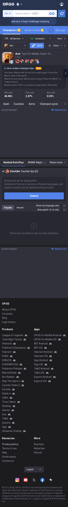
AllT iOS (38, 347)
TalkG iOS (39, 372)
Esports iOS (40, 381)
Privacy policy (10, 444)
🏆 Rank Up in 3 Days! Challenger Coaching (26, 21)
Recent (20, 207)
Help (4, 452)
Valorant (7, 351)
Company (7, 313)
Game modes (34, 30)
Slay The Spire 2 (11, 381)
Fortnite (6, 389)
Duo (4, 414)
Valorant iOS (41, 356)
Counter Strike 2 (11, 385)
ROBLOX (7, 360)
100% (39, 45)
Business (39, 444)
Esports (6, 422)
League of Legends (12, 335)
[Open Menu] (61, 4)
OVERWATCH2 (10, 364)
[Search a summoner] (51, 13)
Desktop (6, 406)
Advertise (39, 448)
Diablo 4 (6, 393)
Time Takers (9, 401)
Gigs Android (41, 360)
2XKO (5, 397)
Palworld (7, 343)
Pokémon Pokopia (12, 368)
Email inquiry (9, 456)
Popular (8, 207)
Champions (11, 30)
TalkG (5, 418)
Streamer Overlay (12, 431)
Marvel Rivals (9, 372)
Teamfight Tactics (12, 339)
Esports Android (43, 376)
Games (6, 410)
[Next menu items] (51, 30)
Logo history (9, 322)
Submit (34, 196)
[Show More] (19, 4)
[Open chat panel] (65, 73)
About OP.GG (9, 309)
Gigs (4, 426)
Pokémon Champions (14, 347)
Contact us (8, 460)
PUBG (5, 356)
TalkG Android (41, 368)
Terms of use (9, 448)
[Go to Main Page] (8, 4)
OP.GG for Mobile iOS (45, 339)
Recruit (38, 452)
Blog (4, 317)
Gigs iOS (38, 364)
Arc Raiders (8, 376)
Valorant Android (43, 351)
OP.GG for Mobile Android (48, 335)
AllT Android (41, 343)
